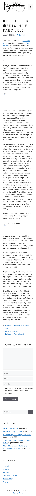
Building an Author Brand (14, 334)
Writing (5, 482)
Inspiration (9, 325)
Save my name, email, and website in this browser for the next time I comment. (19, 390)
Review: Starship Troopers (12, 432)
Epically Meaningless (10, 428)
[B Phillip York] (14, 7)
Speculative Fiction (10, 476)
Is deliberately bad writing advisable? (17, 435)
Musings (6, 469)
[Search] (30, 412)
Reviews (17, 325)
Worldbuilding (8, 479)
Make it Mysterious (12, 331)
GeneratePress (18, 493)
